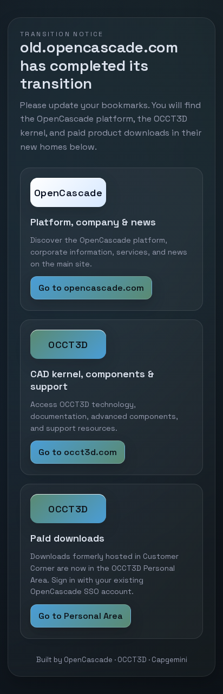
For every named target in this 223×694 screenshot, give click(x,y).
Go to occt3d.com (77, 452)
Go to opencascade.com (91, 287)
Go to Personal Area (80, 616)
